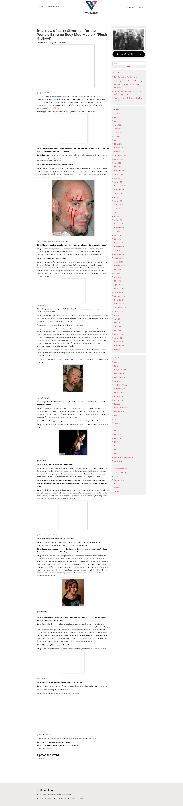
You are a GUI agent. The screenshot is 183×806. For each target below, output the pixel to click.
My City (116, 431)
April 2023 (117, 121)
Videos (116, 491)
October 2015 (119, 205)
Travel (116, 476)
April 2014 (117, 235)
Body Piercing (119, 374)
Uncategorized (119, 480)
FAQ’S (81, 798)
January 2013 (119, 250)
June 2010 (117, 273)
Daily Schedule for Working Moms (125, 77)
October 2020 (119, 152)
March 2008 (118, 330)
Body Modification (120, 370)
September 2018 (120, 186)
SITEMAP (72, 798)
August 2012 (118, 262)
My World (117, 438)
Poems (116, 453)
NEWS (116, 442)
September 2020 (120, 155)
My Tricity (117, 434)
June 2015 (117, 209)
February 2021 (119, 148)
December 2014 (119, 224)
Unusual (117, 484)
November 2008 (119, 300)
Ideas (116, 419)
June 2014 (117, 231)
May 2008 (117, 323)
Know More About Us (128, 54)
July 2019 (117, 178)
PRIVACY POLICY (61, 798)
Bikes (116, 366)
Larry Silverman (56, 96)
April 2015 (117, 212)
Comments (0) (41, 758)
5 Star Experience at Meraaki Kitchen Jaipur (128, 81)
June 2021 (117, 136)
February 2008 (119, 334)
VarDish (116, 488)
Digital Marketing (119, 393)
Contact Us (130, 7)
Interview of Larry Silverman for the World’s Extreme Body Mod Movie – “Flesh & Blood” (72, 34)
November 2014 (119, 228)
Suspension (118, 461)
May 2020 (117, 167)
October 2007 (119, 349)
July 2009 (117, 277)
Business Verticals (53, 7)
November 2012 (119, 254)
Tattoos (117, 465)
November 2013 (119, 247)
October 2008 (119, 304)
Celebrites (117, 381)
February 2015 (119, 216)
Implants (117, 423)
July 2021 (117, 133)
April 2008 (117, 327)
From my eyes (119, 412)
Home (41, 7)
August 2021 (118, 129)
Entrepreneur (118, 400)
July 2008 (117, 315)
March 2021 (118, 144)
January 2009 (119, 292)
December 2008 (119, 296)
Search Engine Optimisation (123, 457)
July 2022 (117, 125)
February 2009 (119, 288)
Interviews (48, 748)
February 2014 (119, 243)
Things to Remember (121, 472)
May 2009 (117, 281)
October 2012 (119, 258)
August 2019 (118, 174)
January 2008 (119, 338)
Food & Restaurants (121, 408)
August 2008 (118, 311)
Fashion (117, 404)
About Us (141, 7)
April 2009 (117, 285)
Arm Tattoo (118, 362)
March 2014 (118, 239)
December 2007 (119, 342)
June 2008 (117, 319)
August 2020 (118, 159)
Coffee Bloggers (119, 389)
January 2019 (119, 182)
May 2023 (117, 117)
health (116, 415)
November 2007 (119, 346)
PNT (115, 450)
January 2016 (119, 201)
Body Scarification (120, 377)
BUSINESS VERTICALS (45, 798)
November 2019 (119, 171)
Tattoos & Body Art (120, 469)
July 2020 (117, 163)
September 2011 (120, 266)
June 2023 (117, 114)
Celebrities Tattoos (120, 385)
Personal (117, 446)
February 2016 (119, 197)
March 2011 (118, 269)
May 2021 (117, 140)
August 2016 (118, 193)
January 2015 (119, 220)
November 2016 (119, 190)
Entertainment (119, 396)
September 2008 (120, 308)
